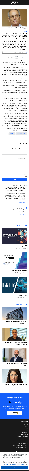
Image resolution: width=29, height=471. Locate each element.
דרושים (26, 426)
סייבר (25, 31)
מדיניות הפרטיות (24, 434)
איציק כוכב (12, 133)
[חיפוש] (2, 3)
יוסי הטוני (25, 52)
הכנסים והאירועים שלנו (23, 443)
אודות (27, 428)
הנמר (27, 430)
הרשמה (14, 413)
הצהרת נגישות (25, 432)
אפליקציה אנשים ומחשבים (22, 436)
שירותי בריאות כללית (21, 133)
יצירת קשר (26, 424)
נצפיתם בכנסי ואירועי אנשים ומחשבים (20, 445)
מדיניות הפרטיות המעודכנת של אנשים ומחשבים (14, 464)
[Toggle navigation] (26, 2)
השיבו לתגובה (22, 202)
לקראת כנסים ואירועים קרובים (22, 447)
